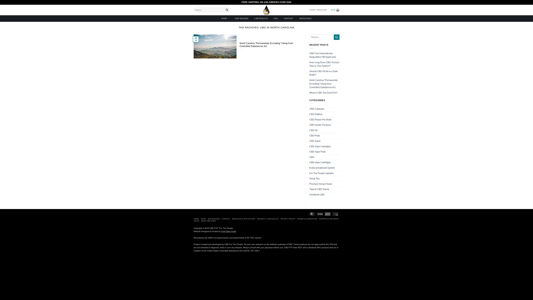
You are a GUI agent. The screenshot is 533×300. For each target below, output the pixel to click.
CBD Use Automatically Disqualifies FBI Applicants (322, 55)
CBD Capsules (316, 109)
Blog (196, 221)
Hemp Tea (314, 178)
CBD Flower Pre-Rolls (320, 119)
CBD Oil (313, 130)
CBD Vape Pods (317, 152)
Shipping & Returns (329, 219)
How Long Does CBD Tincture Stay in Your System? (324, 64)
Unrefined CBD (317, 194)
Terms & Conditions (307, 219)
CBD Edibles (315, 114)
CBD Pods (314, 136)
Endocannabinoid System (322, 168)
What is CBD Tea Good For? (323, 93)
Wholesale (305, 18)
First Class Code (228, 231)
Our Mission (241, 18)
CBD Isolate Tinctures (320, 125)
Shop (224, 18)
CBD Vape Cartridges (320, 146)
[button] (335, 10)
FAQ (276, 18)
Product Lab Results (268, 219)
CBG (311, 157)
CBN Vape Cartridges (320, 162)
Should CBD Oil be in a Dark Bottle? (323, 73)
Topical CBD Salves (319, 189)
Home (196, 219)
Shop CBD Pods (208, 221)
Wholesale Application (243, 219)
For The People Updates (321, 173)
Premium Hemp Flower (320, 184)
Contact (288, 18)
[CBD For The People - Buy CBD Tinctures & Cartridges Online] (266, 10)
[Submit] (227, 10)
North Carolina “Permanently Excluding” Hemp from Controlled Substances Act (266, 45)
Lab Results (261, 18)
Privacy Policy (288, 219)
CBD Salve (314, 141)
